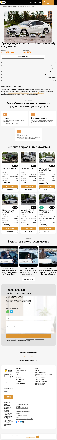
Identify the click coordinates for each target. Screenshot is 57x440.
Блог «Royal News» (20, 383)
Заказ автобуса (39, 379)
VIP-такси (37, 370)
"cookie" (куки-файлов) (30, 437)
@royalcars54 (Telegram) (37, 93)
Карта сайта (6, 393)
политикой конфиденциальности (35, 339)
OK (37, 437)
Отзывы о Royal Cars (21, 370)
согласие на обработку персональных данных (18, 340)
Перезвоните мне (47, 2)
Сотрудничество (20, 379)
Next (49, 35)
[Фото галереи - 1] (28, 27)
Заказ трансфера (7, 405)
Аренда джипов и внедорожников (40, 383)
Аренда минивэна (40, 377)
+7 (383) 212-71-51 (35, 2)
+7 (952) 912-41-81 (23, 93)
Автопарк (18, 377)
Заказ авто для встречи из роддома (8, 417)
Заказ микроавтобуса (41, 381)
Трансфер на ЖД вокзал (7, 408)
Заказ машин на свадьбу (41, 372)
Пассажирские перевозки (42, 376)
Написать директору (8, 397)
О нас (17, 374)
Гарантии (18, 372)
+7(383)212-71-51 (13, 93)
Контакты (18, 381)
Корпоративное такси (8, 425)
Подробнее (10, 189)
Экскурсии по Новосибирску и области (8, 421)
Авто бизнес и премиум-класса (43, 374)
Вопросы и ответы (20, 376)
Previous (8, 35)
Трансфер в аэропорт (7, 411)
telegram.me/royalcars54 (24, 419)
